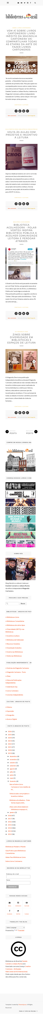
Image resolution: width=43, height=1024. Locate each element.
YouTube (26, 905)
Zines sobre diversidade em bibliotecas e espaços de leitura (21, 338)
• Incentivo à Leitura (12, 636)
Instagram (18, 905)
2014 (10, 828)
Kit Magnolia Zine (21, 331)
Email (9, 905)
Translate (21, 930)
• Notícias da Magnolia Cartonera (17, 668)
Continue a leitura (21, 104)
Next (34, 65)
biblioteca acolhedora (21, 222)
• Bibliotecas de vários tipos (15, 625)
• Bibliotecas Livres (12, 617)
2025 (10, 734)
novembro (13, 759)
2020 (10, 750)
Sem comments (12, 115)
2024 (10, 738)
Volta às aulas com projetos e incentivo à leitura (21, 135)
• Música (9, 707)
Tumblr (27, 914)
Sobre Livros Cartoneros (21, 27)
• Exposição (10, 711)
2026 (10, 731)
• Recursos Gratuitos (13, 644)
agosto (12, 769)
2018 (10, 815)
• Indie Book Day (11, 687)
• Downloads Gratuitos (14, 648)
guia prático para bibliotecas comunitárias (22, 129)
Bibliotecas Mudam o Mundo (16, 847)
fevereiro (13, 781)
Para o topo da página (27, 1011)
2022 (10, 744)
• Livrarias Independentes (14, 695)
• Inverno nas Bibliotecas (14, 652)
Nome (8, 880)
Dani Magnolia (31, 115)
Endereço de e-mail (12, 874)
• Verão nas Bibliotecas (14, 656)
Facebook (9, 914)
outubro (12, 762)
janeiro (12, 812)
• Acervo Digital (11, 719)
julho (11, 772)
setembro (13, 766)
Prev (9, 65)
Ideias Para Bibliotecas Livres (16, 857)
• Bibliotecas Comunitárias (15, 621)
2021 (10, 747)
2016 (10, 822)
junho (12, 775)
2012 (10, 834)
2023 (10, 741)
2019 (10, 753)
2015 (10, 825)
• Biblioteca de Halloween (15, 640)
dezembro (13, 756)
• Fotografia (10, 715)
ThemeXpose (22, 1004)
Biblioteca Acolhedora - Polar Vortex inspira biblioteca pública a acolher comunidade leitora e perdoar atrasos (22, 233)
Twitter (18, 914)
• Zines (8, 676)
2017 (10, 819)
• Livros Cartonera (12, 691)
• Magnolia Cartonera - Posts (16, 672)
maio (11, 778)
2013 (10, 831)
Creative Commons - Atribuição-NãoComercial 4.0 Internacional (18, 968)
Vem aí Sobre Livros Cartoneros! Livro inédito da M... (20, 786)
